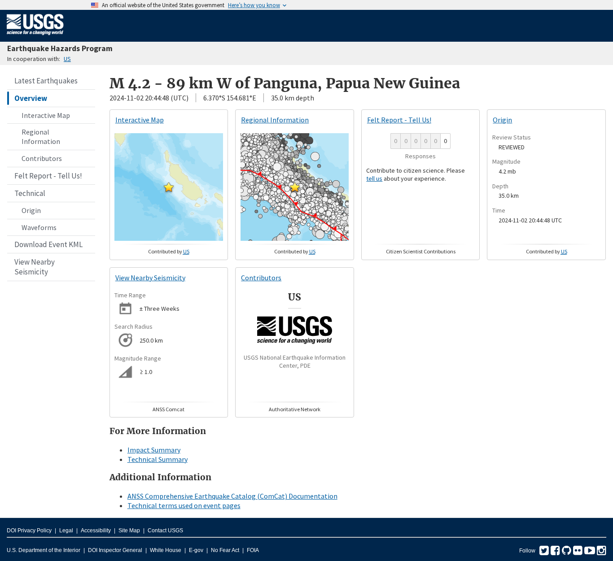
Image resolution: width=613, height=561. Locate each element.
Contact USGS (165, 530)
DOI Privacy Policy (29, 530)
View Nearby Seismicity (34, 267)
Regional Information (41, 136)
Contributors (42, 158)
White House (165, 550)
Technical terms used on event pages (184, 505)
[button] (168, 187)
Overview (30, 98)
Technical (29, 193)
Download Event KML (48, 244)
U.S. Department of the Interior (43, 550)
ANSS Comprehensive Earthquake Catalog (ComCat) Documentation (232, 495)
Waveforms (39, 227)
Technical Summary (157, 459)
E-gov (196, 550)
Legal (66, 530)
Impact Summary (153, 449)
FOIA (253, 550)
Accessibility (96, 530)
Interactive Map (46, 115)
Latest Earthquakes (46, 81)
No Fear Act (225, 550)
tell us (374, 178)
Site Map (129, 530)
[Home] (35, 36)
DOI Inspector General (115, 550)
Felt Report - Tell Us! (48, 176)
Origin (31, 210)
